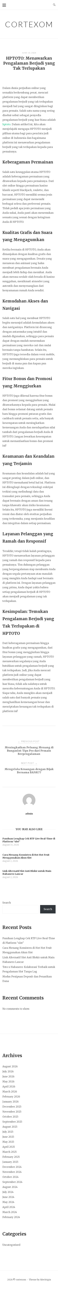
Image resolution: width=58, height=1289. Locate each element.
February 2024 (11, 1217)
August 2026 (10, 1066)
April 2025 (8, 1146)
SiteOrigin (45, 1279)
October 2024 (10, 1177)
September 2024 (12, 1182)
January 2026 (10, 1101)
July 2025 (7, 1131)
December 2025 (11, 1106)
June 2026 (8, 1076)
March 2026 (9, 1091)
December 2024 (12, 1166)
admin (29, 813)
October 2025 (10, 1116)
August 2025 (9, 1126)
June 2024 (8, 1197)
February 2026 (11, 1096)
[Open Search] (54, 4)
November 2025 (11, 1111)
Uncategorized (11, 1244)
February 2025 (11, 1156)
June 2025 (8, 1136)
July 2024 (8, 1192)
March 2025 (9, 1151)
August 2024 (10, 1187)
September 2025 (12, 1121)
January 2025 (10, 1161)
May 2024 (8, 1202)
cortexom (29, 24)
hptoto (6, 124)
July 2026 (8, 1071)
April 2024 (8, 1207)
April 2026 (8, 1086)
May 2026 (8, 1081)
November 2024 (12, 1171)
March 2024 (9, 1212)
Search (6, 902)
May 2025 (8, 1141)
